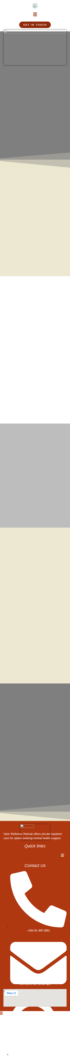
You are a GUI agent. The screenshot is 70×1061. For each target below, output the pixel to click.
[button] (35, 14)
